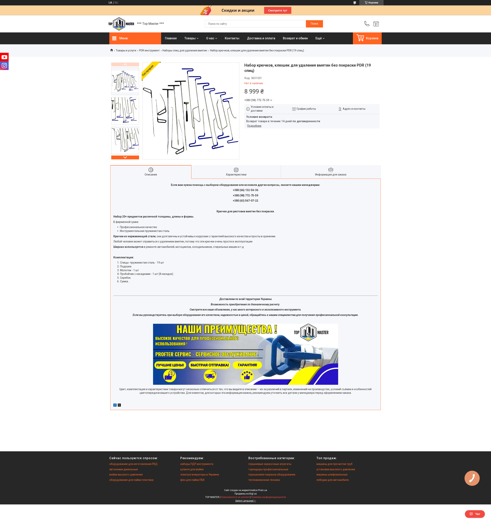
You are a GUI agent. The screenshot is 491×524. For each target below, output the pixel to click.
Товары (190, 38)
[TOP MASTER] (121, 23)
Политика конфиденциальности (268, 497)
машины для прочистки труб (334, 464)
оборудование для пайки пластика (131, 479)
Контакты (232, 38)
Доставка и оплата (261, 38)
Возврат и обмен (295, 38)
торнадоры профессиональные (268, 469)
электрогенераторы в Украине (199, 474)
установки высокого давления (335, 469)
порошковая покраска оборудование (271, 474)
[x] (119, 405)
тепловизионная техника (264, 479)
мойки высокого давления (126, 474)
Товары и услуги (126, 50)
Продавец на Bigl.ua (246, 493)
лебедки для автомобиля (332, 479)
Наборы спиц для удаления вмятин (184, 50)
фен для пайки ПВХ (192, 479)
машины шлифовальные (332, 474)
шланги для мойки (191, 469)
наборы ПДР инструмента (196, 464)
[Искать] (314, 23)
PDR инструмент (149, 50)
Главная (171, 38)
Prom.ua (262, 490)
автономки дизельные (123, 469)
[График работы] (376, 24)
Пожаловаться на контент (235, 497)
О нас (210, 38)
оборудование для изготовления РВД (133, 464)
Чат (477, 514)
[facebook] (115, 405)
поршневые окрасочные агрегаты (269, 464)
